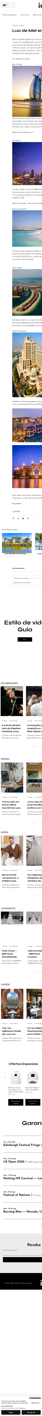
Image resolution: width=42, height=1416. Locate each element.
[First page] (33, 816)
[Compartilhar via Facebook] (13, 588)
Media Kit (26, 1345)
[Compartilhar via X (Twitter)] (18, 588)
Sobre (4, 1345)
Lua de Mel (16, 581)
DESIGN (5, 828)
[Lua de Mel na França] (17, 611)
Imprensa (36, 1345)
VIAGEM (5, 1053)
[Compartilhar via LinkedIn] (23, 588)
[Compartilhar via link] (28, 588)
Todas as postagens (9, 15)
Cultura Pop (24, 15)
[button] (21, 1214)
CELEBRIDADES (9, 752)
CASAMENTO (8, 977)
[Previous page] (37, 816)
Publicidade (14, 1345)
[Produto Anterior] (5, 1147)
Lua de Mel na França (15, 623)
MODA (4, 901)
